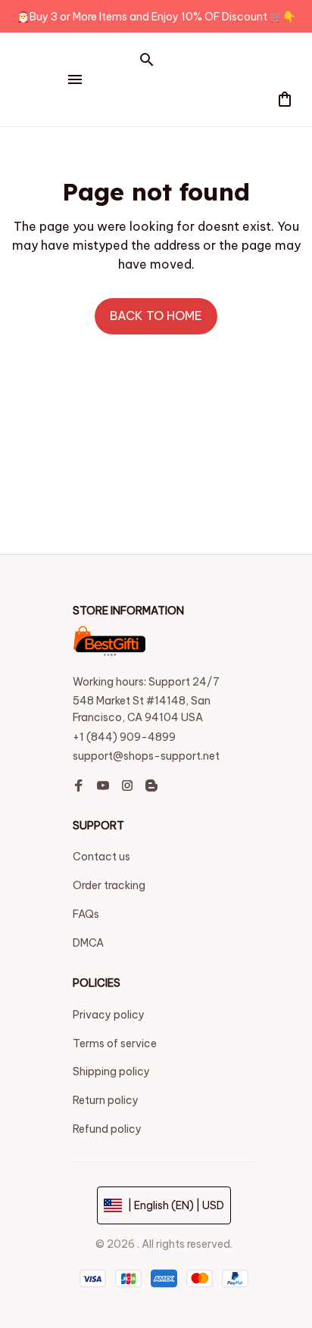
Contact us (101, 856)
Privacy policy (109, 1015)
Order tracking (109, 885)
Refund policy (107, 1129)
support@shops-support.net (146, 756)
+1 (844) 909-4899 (124, 737)
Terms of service (115, 1043)
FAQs (86, 914)
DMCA (88, 943)
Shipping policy (111, 1071)
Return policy (106, 1100)
